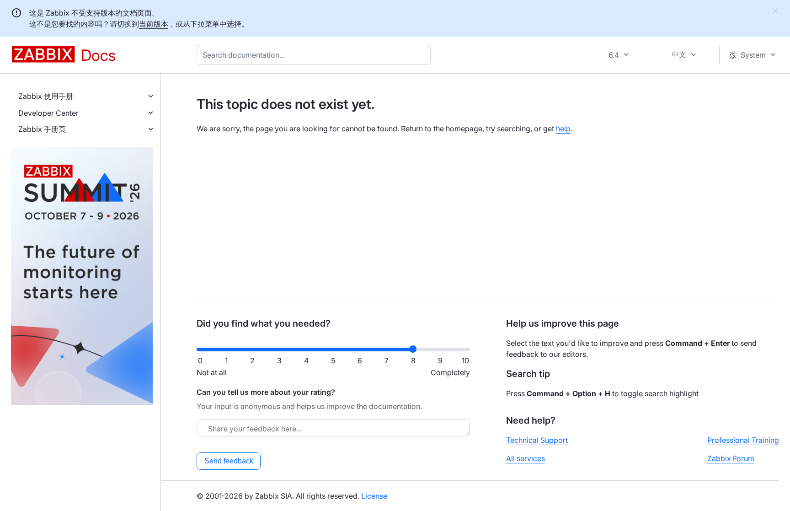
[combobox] (315, 55)
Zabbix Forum (730, 458)
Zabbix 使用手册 (45, 96)
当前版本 (153, 23)
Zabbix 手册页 (42, 129)
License (374, 495)
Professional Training (743, 440)
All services (525, 458)
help (563, 128)
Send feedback (228, 461)
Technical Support (537, 440)
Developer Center (48, 113)
